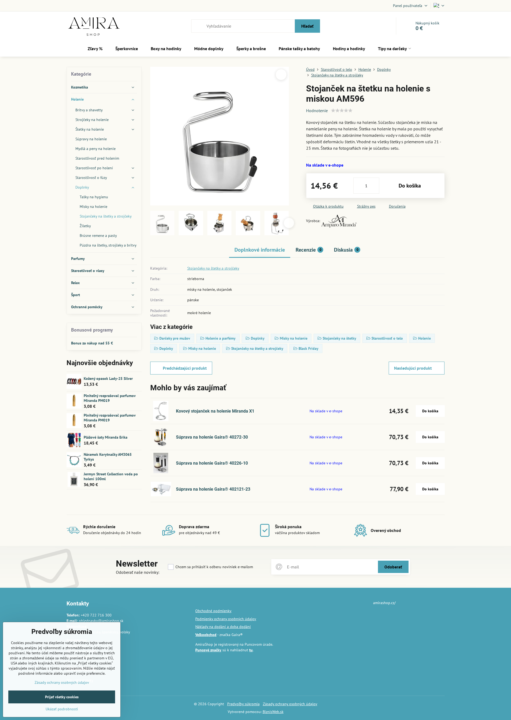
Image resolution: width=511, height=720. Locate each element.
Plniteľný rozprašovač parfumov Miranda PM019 (109, 398)
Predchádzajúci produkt (185, 368)
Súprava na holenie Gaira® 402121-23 (213, 489)
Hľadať (307, 26)
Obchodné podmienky (213, 610)
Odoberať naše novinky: (137, 572)
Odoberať (393, 567)
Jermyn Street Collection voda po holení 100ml (111, 476)
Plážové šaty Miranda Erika (105, 437)
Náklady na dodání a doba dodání (223, 626)
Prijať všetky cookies (62, 697)
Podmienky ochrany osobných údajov (225, 618)
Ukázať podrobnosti (62, 709)
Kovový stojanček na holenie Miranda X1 (215, 411)
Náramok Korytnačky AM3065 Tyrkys (108, 457)
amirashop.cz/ (384, 602)
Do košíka (410, 185)
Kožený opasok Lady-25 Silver (108, 378)
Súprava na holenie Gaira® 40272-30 (212, 437)
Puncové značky (208, 650)
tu (251, 650)
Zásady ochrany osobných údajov (290, 703)
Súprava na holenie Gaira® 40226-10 (212, 463)
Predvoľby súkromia (243, 703)
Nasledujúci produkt (413, 368)
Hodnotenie (317, 110)
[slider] (341, 110)
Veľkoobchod (205, 634)
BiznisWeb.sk (273, 711)
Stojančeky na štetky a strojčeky (213, 268)
